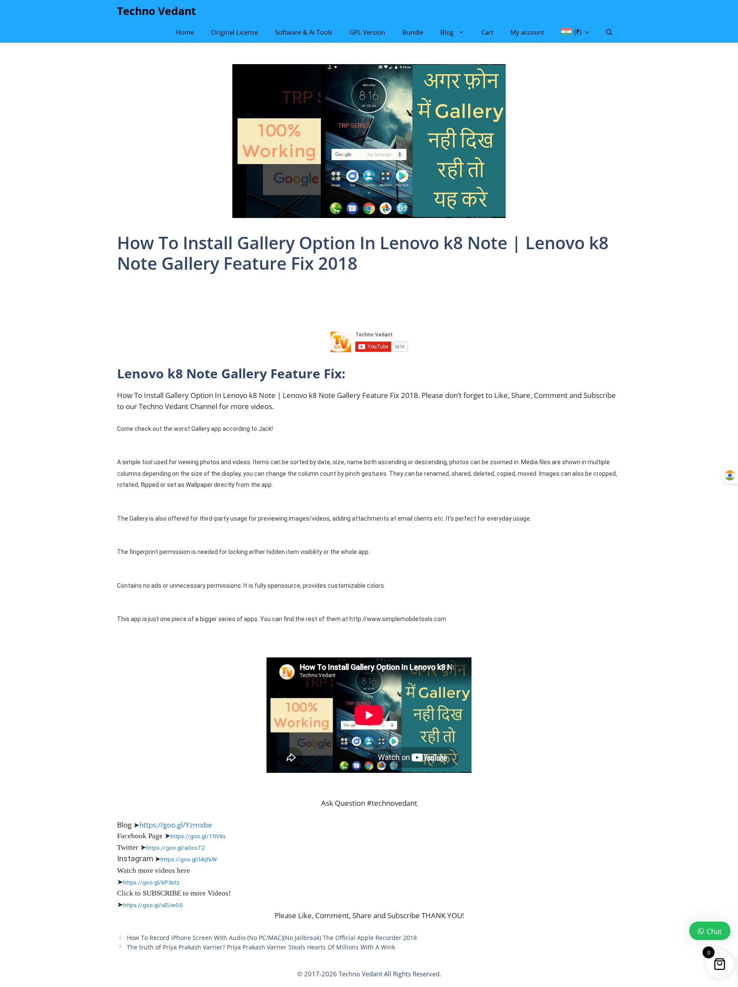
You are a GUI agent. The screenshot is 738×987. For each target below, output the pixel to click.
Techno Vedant (156, 10)
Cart (487, 32)
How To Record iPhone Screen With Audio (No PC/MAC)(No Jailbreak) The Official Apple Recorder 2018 (272, 938)
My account (527, 32)
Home (185, 32)
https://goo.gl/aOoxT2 (175, 848)
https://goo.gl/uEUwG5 (152, 905)
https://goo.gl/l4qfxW (189, 859)
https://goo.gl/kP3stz (151, 882)
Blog (447, 32)
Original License (234, 32)
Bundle (412, 32)
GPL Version (367, 32)
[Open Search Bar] (609, 32)
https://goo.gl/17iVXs (198, 836)
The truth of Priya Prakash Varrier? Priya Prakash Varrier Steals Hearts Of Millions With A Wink (261, 947)
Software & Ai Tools (303, 32)
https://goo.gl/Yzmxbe (175, 825)
